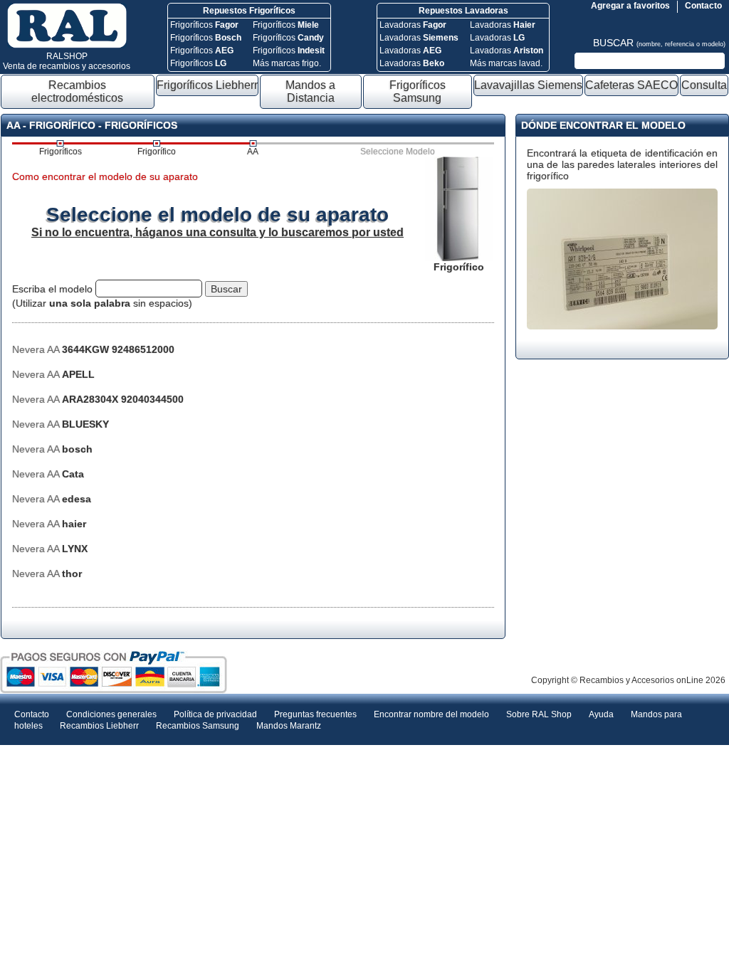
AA (252, 152)
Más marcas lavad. (506, 63)
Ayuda (601, 714)
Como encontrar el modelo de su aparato (105, 176)
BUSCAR (659, 42)
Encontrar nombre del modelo (431, 714)
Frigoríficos (204, 25)
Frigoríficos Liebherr (207, 85)
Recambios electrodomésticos (77, 91)
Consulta (704, 85)
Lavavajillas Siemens (528, 85)
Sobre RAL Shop (539, 714)
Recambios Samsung (197, 726)
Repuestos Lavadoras (463, 11)
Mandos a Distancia (310, 91)
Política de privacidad (215, 714)
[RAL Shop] (67, 46)
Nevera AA (93, 349)
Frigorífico (156, 152)
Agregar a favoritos (630, 6)
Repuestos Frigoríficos (249, 11)
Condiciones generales (111, 714)
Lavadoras (412, 25)
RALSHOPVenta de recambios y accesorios (66, 61)
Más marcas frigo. (287, 63)
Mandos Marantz (288, 726)
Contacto (703, 6)
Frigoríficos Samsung (417, 91)
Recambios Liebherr (99, 726)
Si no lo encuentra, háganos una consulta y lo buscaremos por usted (217, 232)
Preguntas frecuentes (315, 714)
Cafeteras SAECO (631, 85)
